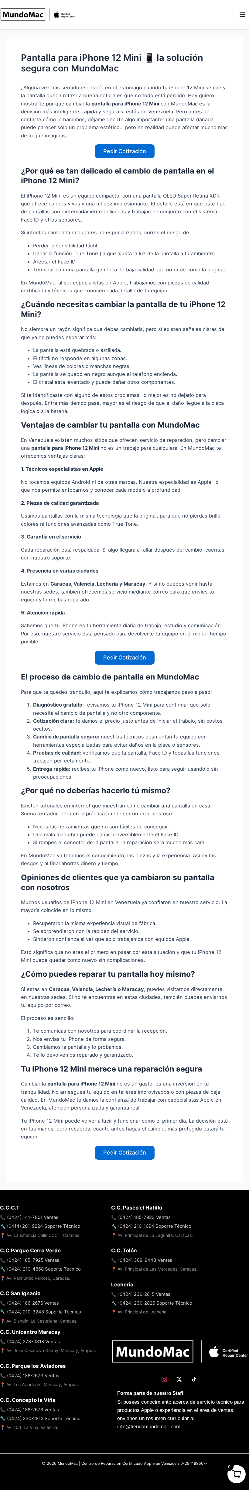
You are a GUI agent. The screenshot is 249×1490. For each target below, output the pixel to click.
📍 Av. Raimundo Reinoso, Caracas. (35, 1278)
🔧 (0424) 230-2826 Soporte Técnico (151, 1303)
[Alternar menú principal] (242, 14)
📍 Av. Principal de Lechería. (139, 1311)
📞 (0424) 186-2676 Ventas (29, 1303)
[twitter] (180, 1379)
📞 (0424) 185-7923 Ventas (141, 1217)
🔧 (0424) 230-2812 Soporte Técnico (40, 1418)
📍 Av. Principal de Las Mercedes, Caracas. (154, 1268)
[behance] (195, 1379)
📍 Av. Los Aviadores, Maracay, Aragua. (39, 1384)
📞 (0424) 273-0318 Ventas (30, 1341)
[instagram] (165, 1379)
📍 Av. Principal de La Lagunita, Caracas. (152, 1235)
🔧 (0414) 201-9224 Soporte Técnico (40, 1226)
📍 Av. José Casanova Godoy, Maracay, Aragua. (48, 1350)
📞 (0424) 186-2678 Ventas (29, 1410)
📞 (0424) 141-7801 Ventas (29, 1217)
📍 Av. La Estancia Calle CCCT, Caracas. (40, 1235)
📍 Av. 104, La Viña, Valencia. (29, 1427)
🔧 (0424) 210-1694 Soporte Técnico (151, 1226)
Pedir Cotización (124, 151)
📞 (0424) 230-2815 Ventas (140, 1294)
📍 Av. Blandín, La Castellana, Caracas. (38, 1320)
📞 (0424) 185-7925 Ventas (29, 1260)
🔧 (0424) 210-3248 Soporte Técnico (40, 1312)
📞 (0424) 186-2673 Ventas (29, 1375)
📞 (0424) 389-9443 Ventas (141, 1260)
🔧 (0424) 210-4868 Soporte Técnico (40, 1269)
